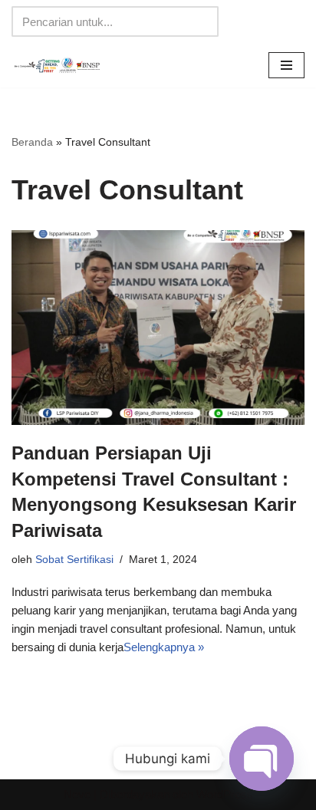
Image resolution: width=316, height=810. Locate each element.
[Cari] (201, 21)
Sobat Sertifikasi (74, 559)
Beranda (32, 142)
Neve (77, 794)
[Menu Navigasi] (286, 65)
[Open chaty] (261, 758)
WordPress (224, 794)
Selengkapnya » (163, 647)
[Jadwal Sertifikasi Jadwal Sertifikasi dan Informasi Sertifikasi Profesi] (58, 65)
